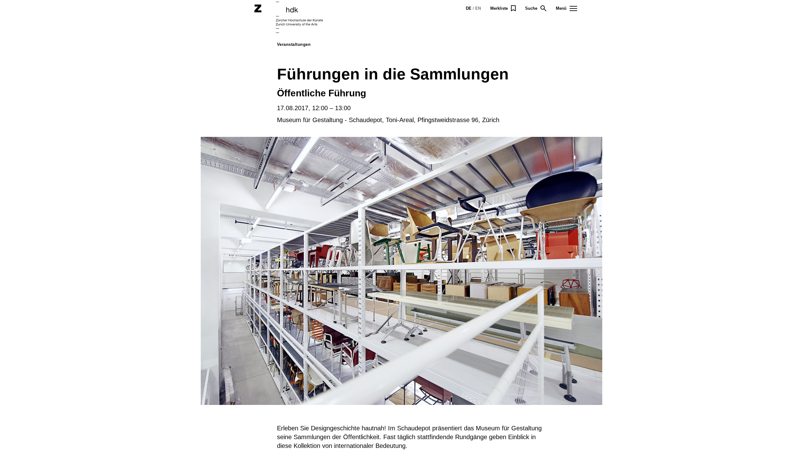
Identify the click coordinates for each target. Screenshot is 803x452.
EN (478, 8)
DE (468, 8)
